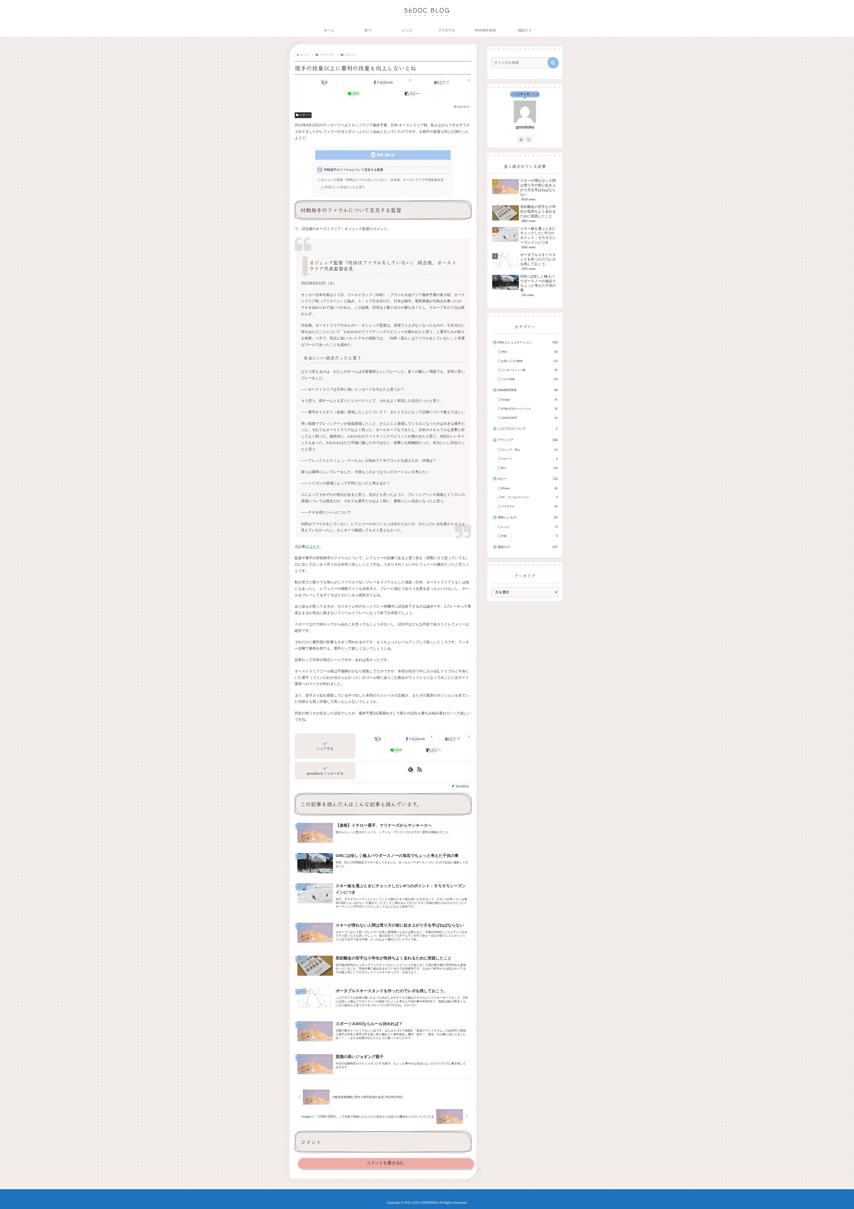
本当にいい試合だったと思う (345, 187)
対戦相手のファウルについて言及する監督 (353, 169)
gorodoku (525, 127)
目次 (380, 155)
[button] (412, 93)
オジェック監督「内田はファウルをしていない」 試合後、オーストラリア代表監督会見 (382, 179)
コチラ (314, 546)
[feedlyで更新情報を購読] (521, 139)
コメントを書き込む (385, 1163)
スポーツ (305, 115)
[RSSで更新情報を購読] (419, 769)
